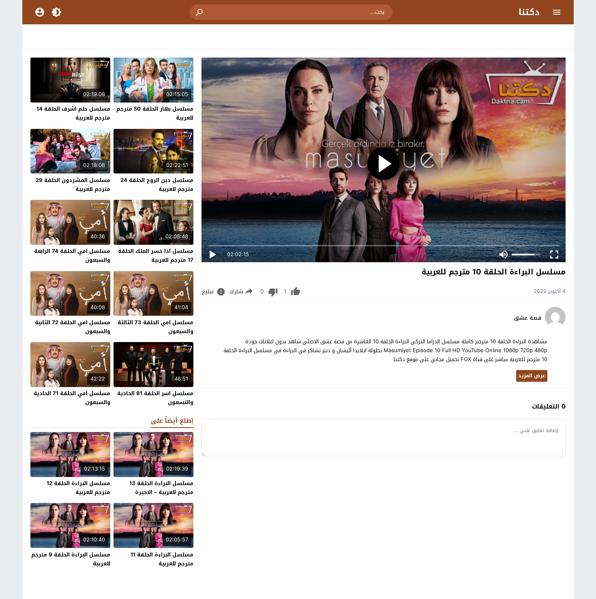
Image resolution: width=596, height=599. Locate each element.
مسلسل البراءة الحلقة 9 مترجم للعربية (70, 559)
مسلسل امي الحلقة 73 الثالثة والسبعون (155, 326)
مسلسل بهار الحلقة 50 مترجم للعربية (154, 113)
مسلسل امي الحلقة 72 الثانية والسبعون (72, 326)
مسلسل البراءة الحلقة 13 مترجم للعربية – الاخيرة (161, 487)
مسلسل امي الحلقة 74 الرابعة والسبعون (72, 255)
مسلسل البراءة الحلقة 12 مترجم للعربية (78, 487)
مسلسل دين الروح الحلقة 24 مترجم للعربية (156, 184)
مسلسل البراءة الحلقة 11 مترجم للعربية (162, 559)
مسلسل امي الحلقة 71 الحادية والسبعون (72, 397)
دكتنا (529, 12)
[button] (200, 12)
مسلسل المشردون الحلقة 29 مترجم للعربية (73, 184)
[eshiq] (555, 325)
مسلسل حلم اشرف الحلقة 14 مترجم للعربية (73, 113)
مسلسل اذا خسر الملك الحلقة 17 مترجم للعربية (155, 255)
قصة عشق (527, 318)
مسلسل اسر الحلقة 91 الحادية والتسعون (155, 397)
